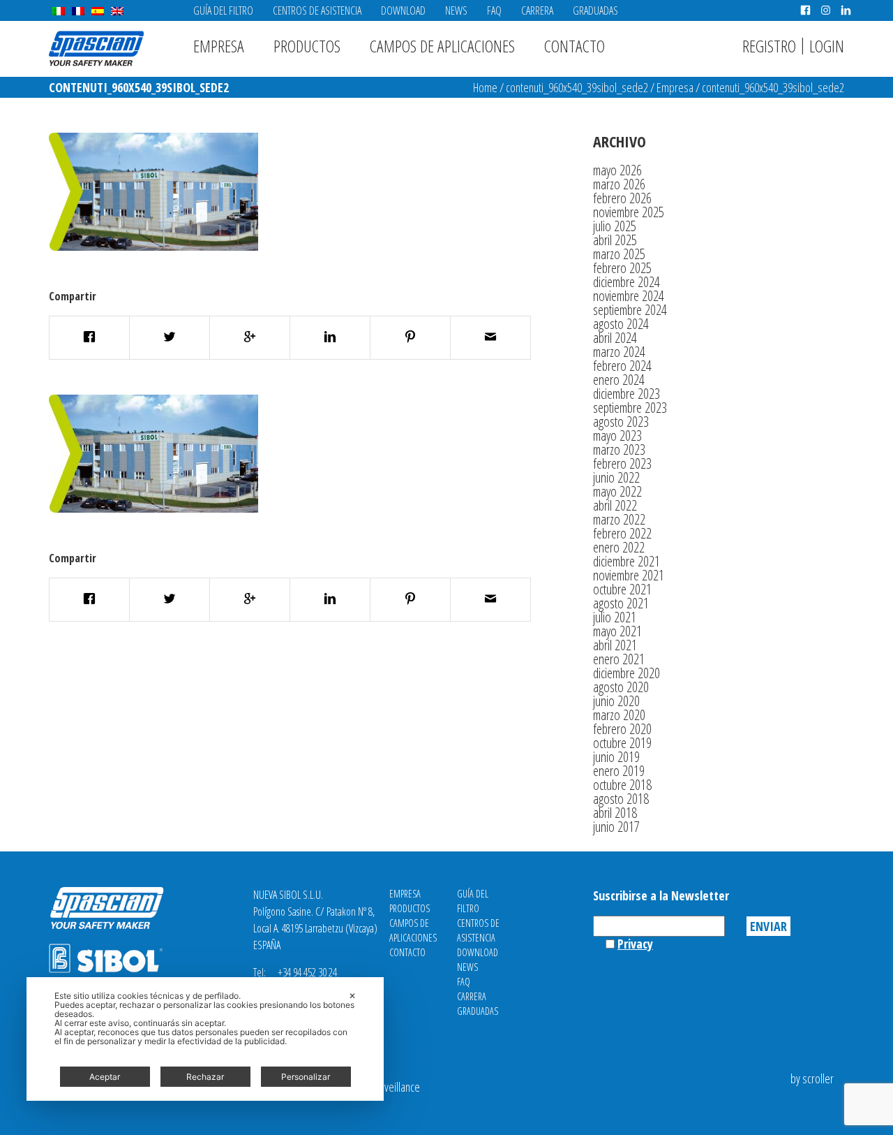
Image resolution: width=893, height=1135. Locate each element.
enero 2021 (619, 659)
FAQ (494, 10)
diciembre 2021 (626, 561)
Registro (769, 45)
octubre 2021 (622, 589)
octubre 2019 (622, 742)
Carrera (537, 10)
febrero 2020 (622, 728)
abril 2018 (615, 812)
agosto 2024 (621, 323)
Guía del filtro (223, 10)
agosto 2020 (621, 687)
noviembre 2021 (628, 575)
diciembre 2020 (626, 673)
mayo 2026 (617, 170)
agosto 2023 (621, 421)
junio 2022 (616, 477)
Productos (306, 45)
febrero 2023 (622, 463)
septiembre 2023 (630, 407)
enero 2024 (619, 379)
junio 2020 (616, 700)
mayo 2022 (617, 491)
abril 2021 (615, 645)
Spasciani (96, 48)
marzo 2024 (619, 351)
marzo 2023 (619, 449)
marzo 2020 (619, 714)
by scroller (812, 1078)
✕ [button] (352, 995)
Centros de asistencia (317, 10)
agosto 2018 (621, 798)
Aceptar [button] (104, 1076)
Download (403, 10)
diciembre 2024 (626, 281)
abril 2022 (615, 505)
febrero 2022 (622, 533)
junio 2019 (616, 756)
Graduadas (595, 10)
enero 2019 (619, 770)
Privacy (635, 943)
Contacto (574, 45)
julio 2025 (614, 226)
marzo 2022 (619, 519)
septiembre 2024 (630, 309)
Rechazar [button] (205, 1076)
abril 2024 (615, 337)
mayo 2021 (617, 631)
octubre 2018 (622, 784)
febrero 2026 (622, 198)
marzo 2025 (619, 253)
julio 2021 (614, 617)
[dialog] (205, 1039)
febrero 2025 (622, 267)
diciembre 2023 (626, 393)
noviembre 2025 (628, 212)
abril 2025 (615, 239)
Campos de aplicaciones (442, 45)
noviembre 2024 (628, 295)
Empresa (218, 45)
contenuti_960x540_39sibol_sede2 (577, 87)
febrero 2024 (622, 365)
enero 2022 (619, 547)
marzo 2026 (619, 184)
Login (826, 45)
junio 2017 (616, 826)
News (456, 10)
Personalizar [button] (305, 1076)
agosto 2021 (621, 603)
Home (485, 87)
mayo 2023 (617, 435)
